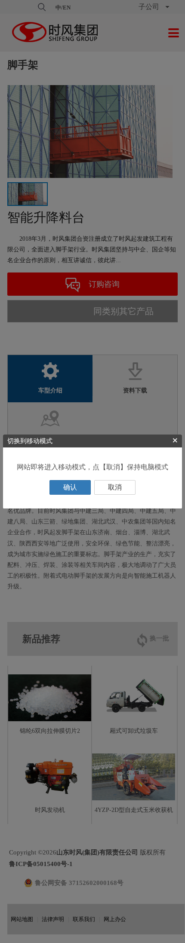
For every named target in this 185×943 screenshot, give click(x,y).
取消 (115, 487)
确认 (70, 487)
